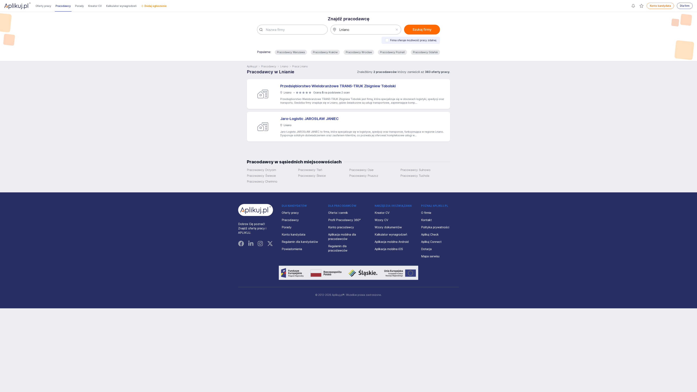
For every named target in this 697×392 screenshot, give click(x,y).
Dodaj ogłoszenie (155, 5)
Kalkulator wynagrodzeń (121, 5)
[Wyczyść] (397, 30)
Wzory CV (381, 220)
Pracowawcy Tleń (310, 170)
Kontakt (426, 220)
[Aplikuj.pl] (255, 210)
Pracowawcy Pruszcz (363, 175)
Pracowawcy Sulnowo (415, 170)
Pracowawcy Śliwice (312, 175)
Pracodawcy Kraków (325, 52)
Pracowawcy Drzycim (261, 170)
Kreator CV (95, 5)
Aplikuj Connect (431, 242)
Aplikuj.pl (252, 66)
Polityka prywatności (435, 227)
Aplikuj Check (430, 234)
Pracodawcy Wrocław (359, 52)
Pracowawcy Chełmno (262, 181)
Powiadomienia (292, 249)
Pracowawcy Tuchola (414, 175)
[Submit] (261, 30)
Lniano (284, 66)
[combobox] (292, 29)
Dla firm (685, 5)
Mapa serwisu (430, 256)
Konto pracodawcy (341, 227)
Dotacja (426, 249)
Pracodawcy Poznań (392, 52)
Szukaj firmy (422, 29)
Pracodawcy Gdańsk (425, 52)
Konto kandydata (660, 5)
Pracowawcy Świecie (261, 175)
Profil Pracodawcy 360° (344, 220)
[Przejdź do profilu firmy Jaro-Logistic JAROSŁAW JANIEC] (264, 126)
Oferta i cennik (338, 213)
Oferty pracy (43, 5)
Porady (79, 5)
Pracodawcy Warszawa (291, 52)
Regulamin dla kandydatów (300, 242)
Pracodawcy (63, 5)
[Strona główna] (17, 6)
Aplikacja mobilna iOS (389, 249)
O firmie (426, 213)
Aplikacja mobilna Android (392, 242)
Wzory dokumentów (388, 227)
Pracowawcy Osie (361, 170)
